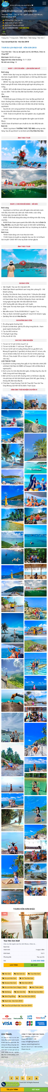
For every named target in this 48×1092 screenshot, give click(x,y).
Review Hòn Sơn (10, 983)
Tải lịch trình (12, 1089)
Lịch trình (14, 965)
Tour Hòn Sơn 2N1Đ (28, 996)
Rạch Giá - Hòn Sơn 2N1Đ (13, 1001)
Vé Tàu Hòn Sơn (27, 978)
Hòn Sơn (41, 38)
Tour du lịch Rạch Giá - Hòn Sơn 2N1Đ (15, 42)
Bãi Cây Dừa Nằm (37, 992)
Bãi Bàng (8, 992)
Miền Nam (23, 38)
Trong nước (14, 38)
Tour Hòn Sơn (35, 974)
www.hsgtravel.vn (33, 1044)
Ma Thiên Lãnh (37, 987)
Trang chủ (5, 38)
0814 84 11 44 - (31, 1039)
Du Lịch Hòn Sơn (10, 978)
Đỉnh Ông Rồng (10, 996)
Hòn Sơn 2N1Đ (27, 983)
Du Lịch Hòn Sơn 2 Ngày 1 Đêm (15, 987)
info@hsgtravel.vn (32, 1042)
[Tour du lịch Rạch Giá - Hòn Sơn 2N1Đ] (35, 467)
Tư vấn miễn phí (12, 1084)
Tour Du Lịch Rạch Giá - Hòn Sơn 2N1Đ (18, 1005)
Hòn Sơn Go (20, 974)
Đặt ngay (34, 965)
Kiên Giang (32, 38)
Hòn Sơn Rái (21, 992)
